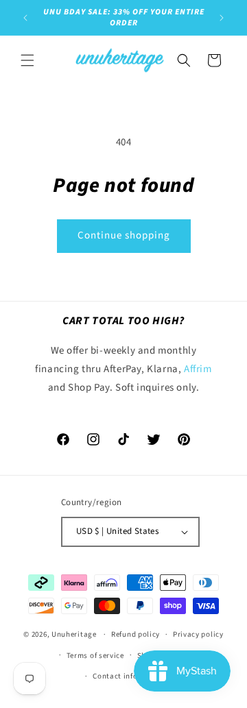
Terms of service (95, 655)
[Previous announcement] (25, 18)
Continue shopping (124, 235)
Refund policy (135, 634)
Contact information (130, 676)
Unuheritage (74, 634)
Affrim (198, 369)
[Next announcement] (222, 18)
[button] (27, 60)
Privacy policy (198, 634)
